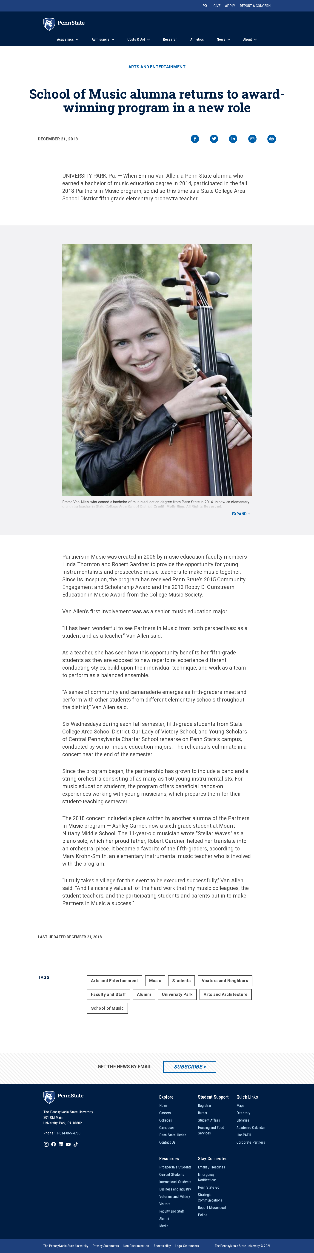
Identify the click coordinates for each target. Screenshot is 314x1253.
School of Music (107, 1008)
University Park (177, 994)
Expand (239, 514)
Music (155, 980)
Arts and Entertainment (157, 67)
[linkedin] (233, 139)
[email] (252, 139)
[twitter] (214, 139)
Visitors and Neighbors (225, 980)
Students (181, 980)
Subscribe (188, 1067)
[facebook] (195, 139)
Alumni (144, 994)
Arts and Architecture (225, 994)
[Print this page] (271, 139)
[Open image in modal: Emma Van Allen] (156, 370)
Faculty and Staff (108, 994)
